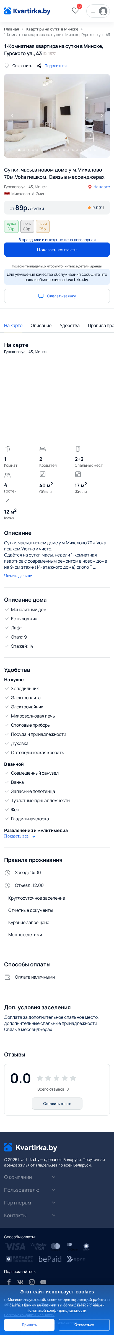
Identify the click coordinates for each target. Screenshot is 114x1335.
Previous (12, 116)
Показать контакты (57, 249)
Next (102, 116)
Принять (29, 1325)
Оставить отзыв (57, 1103)
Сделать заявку (61, 295)
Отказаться (84, 1325)
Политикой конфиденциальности (56, 1310)
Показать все (17, 836)
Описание (41, 325)
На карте (102, 186)
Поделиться (56, 65)
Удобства (70, 325)
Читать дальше (18, 575)
